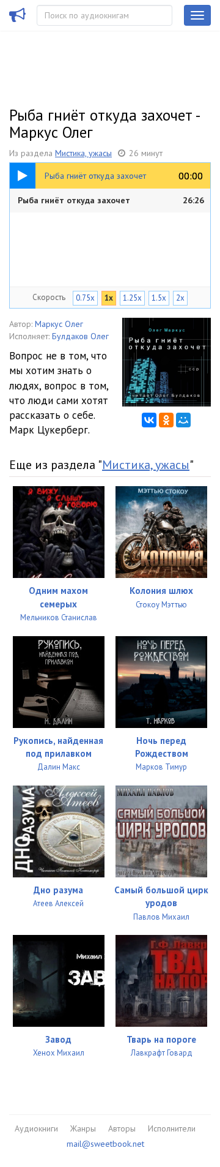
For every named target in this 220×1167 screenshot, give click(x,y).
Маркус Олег (59, 323)
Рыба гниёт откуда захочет (111, 200)
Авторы (122, 1128)
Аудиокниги (36, 1128)
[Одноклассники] (166, 420)
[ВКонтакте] (149, 420)
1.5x (159, 298)
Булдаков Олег (80, 336)
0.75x (85, 298)
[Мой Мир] (183, 420)
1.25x (132, 298)
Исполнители (172, 1128)
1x (109, 298)
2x (180, 298)
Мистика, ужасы (83, 153)
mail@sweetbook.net (105, 1143)
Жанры (83, 1128)
